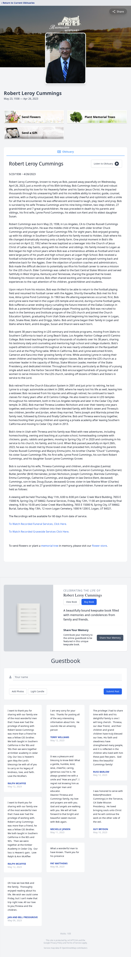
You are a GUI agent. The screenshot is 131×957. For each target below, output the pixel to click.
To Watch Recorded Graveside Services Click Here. (39, 531)
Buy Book (89, 601)
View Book (71, 601)
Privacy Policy (56, 942)
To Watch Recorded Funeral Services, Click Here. (38, 524)
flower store (99, 545)
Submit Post (112, 691)
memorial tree (49, 545)
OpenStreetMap (69, 948)
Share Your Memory (110, 637)
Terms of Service (74, 942)
